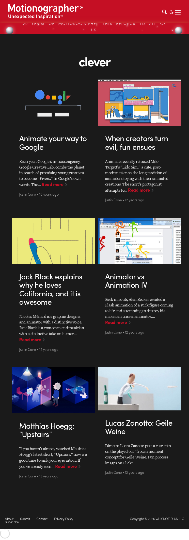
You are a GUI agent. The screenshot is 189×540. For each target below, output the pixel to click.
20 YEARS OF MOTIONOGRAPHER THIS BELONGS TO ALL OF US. (94, 27)
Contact (41, 518)
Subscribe (11, 521)
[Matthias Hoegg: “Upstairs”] (53, 390)
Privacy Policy (63, 518)
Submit (25, 518)
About (9, 518)
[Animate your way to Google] (53, 103)
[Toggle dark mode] (171, 11)
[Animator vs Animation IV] (139, 241)
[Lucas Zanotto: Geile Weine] (139, 388)
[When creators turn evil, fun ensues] (139, 103)
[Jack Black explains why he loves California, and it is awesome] (53, 241)
